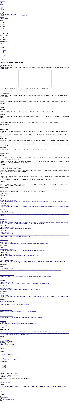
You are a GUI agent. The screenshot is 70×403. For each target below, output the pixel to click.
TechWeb (21, 386)
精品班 (1, 4)
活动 (3, 56)
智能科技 (7, 232)
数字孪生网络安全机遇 (7, 249)
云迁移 (1, 327)
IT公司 (5, 273)
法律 (4, 240)
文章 (1, 18)
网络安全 (5, 295)
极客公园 (43, 386)
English (3, 368)
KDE (2, 280)
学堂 (1, 3)
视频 (3, 51)
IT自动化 (4, 211)
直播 (9, 18)
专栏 (8, 18)
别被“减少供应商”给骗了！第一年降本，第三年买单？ (21, 334)
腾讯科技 (5, 386)
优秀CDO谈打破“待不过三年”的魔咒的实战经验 (9, 331)
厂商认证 (16, 15)
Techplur (11, 354)
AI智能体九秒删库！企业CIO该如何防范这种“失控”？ (50, 331)
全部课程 (2, 15)
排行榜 (6, 14)
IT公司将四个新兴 (6, 268)
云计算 (1, 211)
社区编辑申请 (2, 59)
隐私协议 (4, 371)
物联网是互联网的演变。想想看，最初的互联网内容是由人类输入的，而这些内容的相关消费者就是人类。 (19, 255)
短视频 (9, 14)
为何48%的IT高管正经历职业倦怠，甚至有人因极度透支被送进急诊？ (48, 333)
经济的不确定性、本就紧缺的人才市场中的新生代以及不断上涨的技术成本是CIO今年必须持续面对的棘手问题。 (20, 289)
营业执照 (2, 382)
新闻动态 (4, 365)
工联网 (41, 386)
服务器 (1, 219)
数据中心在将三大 (6, 316)
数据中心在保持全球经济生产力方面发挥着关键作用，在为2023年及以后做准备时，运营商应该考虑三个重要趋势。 (21, 317)
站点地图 (4, 366)
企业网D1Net (11, 193)
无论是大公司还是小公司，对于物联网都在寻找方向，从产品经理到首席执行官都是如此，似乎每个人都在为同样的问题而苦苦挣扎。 (24, 243)
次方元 (62, 386)
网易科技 (8, 386)
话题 (3, 52)
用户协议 (4, 369)
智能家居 (2, 232)
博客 (1, 2)
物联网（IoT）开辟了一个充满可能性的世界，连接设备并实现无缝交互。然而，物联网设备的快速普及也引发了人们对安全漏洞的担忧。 (25, 283)
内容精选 (4, 50)
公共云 (7, 211)
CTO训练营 (14, 359)
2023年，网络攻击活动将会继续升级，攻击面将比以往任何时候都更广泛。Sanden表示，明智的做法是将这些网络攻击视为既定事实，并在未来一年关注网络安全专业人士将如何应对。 (33, 201)
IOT (3, 247)
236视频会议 (47, 386)
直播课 (11, 14)
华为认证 (12, 15)
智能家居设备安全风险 (7, 227)
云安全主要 (5, 221)
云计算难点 (4, 205)
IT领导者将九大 (6, 260)
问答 (4, 18)
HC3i (9, 354)
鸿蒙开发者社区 (3, 9)
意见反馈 (4, 367)
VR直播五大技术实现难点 (7, 301)
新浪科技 (2, 386)
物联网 (5, 232)
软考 (7, 15)
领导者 (2, 293)
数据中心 (2, 321)
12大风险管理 (6, 310)
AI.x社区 (12, 399)
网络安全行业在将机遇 (8, 200)
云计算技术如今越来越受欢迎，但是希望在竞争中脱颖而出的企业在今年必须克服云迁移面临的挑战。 (18, 323)
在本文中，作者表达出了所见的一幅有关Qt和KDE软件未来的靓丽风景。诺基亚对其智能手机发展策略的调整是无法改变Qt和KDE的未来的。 (25, 276)
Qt (0, 280)
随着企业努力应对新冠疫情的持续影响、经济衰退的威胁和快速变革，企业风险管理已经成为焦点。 (18, 311)
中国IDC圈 (52, 386)
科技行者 (18, 386)
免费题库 (26, 15)
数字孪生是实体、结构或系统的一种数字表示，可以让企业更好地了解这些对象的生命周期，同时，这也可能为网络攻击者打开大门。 (24, 250)
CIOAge (6, 354)
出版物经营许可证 (7, 382)
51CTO (3, 354)
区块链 (6, 240)
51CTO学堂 (4, 359)
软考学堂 (14, 14)
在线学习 (2, 17)
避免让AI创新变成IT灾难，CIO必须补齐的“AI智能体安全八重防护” (23, 333)
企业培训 (2, 8)
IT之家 (38, 386)
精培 (7, 359)
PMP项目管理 (22, 15)
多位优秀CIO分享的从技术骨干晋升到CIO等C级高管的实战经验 (29, 331)
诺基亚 (4, 280)
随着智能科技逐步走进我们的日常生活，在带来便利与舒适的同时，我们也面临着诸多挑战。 (17, 228)
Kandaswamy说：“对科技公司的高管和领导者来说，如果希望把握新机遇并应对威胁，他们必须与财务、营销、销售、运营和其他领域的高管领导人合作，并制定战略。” (30, 270)
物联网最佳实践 (5, 254)
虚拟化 (4, 219)
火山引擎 (65, 386)
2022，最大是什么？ (7, 242)
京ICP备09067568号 (7, 376)
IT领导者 (2, 266)
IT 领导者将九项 (6, 288)
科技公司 (2, 273)
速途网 (30, 386)
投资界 (59, 386)
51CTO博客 (2, 399)
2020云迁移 (4, 322)
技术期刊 (4, 55)
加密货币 (2, 240)
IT (0, 293)
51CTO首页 (2, 1)
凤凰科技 (12, 386)
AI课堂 (5, 15)
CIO (6, 219)
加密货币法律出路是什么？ (7, 233)
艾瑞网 (24, 386)
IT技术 (19, 15)
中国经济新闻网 (34, 386)
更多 (6, 336)
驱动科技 (15, 386)
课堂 (6, 18)
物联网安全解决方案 (6, 282)
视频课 (1, 14)
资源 (3, 18)
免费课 (1, 7)
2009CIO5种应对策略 (7, 212)
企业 (3, 194)
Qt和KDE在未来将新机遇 (7, 275)
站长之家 (27, 386)
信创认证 (9, 15)
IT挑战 (1, 194)
